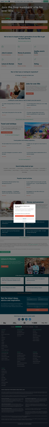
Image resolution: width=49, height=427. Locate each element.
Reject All (24, 218)
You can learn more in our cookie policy (22, 213)
